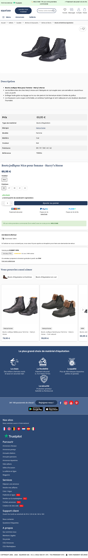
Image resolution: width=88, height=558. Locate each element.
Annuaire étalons (9, 453)
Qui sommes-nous (9, 532)
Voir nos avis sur (6, 3)
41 (19, 188)
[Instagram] (66, 403)
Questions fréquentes (11, 523)
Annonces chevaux (10, 446)
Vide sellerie (7, 464)
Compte (79, 13)
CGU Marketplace (9, 546)
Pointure (5, 184)
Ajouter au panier (51, 203)
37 (9, 188)
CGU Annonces (8, 543)
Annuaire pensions (10, 457)
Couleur (5, 176)
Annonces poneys (9, 449)
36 (4, 188)
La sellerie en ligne (9, 471)
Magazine (6, 475)
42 (25, 188)
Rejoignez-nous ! (46, 402)
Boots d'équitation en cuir (46, 277)
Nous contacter (8, 519)
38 (14, 188)
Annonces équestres (10, 460)
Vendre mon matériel (23, 10)
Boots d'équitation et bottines (20, 277)
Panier (85, 13)
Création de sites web (10, 506)
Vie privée (6, 539)
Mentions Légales (9, 535)
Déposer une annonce (11, 484)
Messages (71, 13)
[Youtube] (71, 403)
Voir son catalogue (8, 261)
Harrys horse (40, 128)
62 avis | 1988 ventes (28, 253)
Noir (4, 180)
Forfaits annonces (9, 502)
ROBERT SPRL (14, 250)
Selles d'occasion (9, 468)
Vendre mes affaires (10, 487)
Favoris (65, 13)
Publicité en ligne (9, 495)
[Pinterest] (76, 403)
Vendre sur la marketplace (12, 498)
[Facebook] (60, 403)
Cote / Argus (7, 491)
